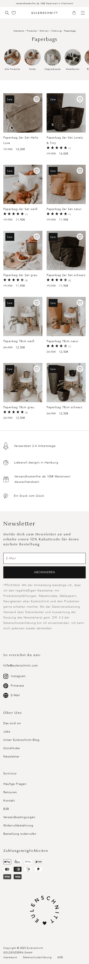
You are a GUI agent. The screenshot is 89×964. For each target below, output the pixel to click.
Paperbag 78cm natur (63, 341)
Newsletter (11, 756)
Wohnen (45, 31)
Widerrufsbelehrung (18, 825)
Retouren (10, 792)
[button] (75, 13)
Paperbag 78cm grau (18, 407)
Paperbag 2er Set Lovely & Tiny (65, 140)
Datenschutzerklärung (37, 957)
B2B (6, 809)
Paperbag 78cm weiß (18, 341)
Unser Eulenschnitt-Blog (21, 740)
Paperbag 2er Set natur (64, 209)
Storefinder (11, 748)
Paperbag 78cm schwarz (64, 407)
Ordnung (57, 31)
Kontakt (9, 800)
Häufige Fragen (14, 784)
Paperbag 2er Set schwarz (66, 275)
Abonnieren (44, 572)
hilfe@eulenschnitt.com (20, 665)
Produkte (32, 31)
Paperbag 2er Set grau (20, 275)
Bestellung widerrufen (19, 834)
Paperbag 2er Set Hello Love (20, 140)
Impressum (10, 957)
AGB (60, 957)
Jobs (6, 731)
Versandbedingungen (19, 817)
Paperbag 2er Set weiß (20, 209)
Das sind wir (12, 723)
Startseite (18, 31)
